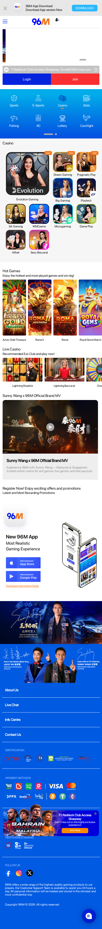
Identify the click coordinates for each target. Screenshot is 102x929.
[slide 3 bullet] (89, 59)
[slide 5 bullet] (96, 59)
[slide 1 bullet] (77, 59)
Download (84, 8)
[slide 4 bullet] (92, 59)
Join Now (75, 830)
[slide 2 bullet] (82, 59)
